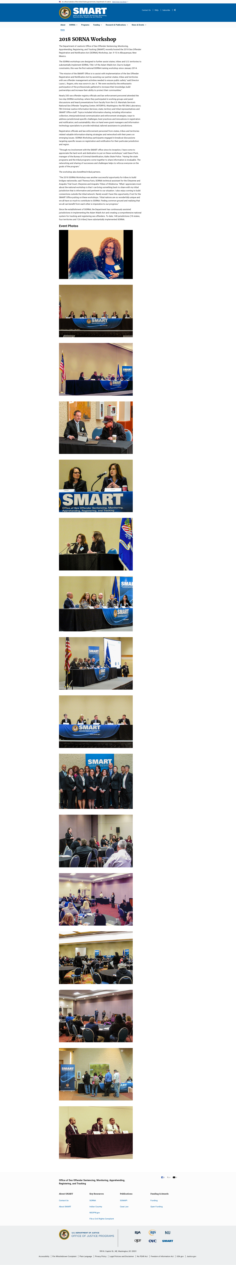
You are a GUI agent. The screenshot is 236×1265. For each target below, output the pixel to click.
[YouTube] (175, 1177)
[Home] (90, 13)
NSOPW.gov (94, 1212)
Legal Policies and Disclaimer (122, 1256)
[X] (169, 1177)
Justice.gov (191, 1256)
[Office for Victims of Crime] (153, 1241)
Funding (154, 1200)
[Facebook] (163, 1177)
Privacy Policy (100, 1256)
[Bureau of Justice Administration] (138, 1231)
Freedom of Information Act (162, 1256)
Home (62, 30)
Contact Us (146, 10)
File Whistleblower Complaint (64, 1256)
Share (176, 10)
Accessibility (44, 1256)
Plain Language (86, 1256)
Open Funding (156, 1206)
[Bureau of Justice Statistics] (153, 1234)
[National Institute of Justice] (167, 1231)
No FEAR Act (142, 1256)
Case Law (124, 1206)
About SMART (65, 1206)
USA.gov (180, 1256)
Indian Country (95, 1206)
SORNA (92, 1200)
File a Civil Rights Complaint (101, 1219)
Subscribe (166, 10)
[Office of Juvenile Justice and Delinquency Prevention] (138, 1241)
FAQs (157, 10)
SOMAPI (123, 1200)
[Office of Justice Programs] (65, 13)
